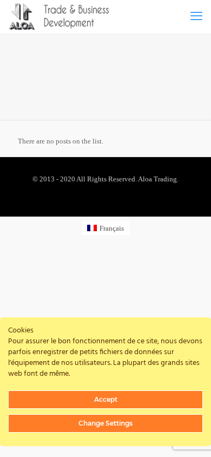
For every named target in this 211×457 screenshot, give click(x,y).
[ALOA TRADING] (64, 16)
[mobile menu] (196, 16)
